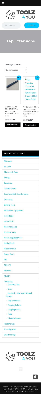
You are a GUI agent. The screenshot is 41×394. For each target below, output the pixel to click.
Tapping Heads (14, 309)
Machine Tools (10, 232)
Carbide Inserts (10, 188)
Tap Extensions (14, 300)
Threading (8, 281)
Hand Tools (8, 216)
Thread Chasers (14, 318)
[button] (3, 3)
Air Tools (7, 166)
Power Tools (9, 254)
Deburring (8, 199)
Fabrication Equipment (13, 210)
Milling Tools (9, 243)
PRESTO (7, 265)
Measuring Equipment (13, 237)
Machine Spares (10, 227)
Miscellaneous (10, 248)
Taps (10, 314)
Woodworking (9, 334)
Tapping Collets (14, 305)
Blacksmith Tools (11, 172)
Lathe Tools (9, 221)
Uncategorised (10, 329)
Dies (10, 289)
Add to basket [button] (12, 124)
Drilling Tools (9, 205)
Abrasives (8, 161)
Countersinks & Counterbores (16, 194)
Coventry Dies (13, 284)
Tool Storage (9, 324)
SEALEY (7, 276)
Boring (6, 177)
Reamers (7, 270)
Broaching (8, 183)
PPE (5, 259)
